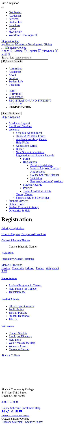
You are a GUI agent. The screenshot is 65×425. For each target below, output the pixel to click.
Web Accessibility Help (22, 342)
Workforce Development (23, 35)
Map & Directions (11, 264)
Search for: (7, 57)
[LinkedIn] (16, 411)
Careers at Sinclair (19, 349)
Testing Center (24, 194)
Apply (5, 50)
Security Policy (34, 421)
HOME (13, 90)
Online (40, 268)
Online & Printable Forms (30, 136)
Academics (15, 15)
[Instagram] (12, 411)
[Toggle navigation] (2, 48)
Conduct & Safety (10, 299)
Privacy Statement (13, 421)
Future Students (9, 278)
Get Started (15, 12)
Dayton (5, 268)
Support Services (18, 200)
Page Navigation (11, 113)
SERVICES (15, 94)
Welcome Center (18, 346)
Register (33, 50)
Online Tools (16, 204)
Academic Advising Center (31, 139)
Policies (27, 187)
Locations (14, 25)
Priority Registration (41, 165)
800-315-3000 (9, 401)
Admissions (15, 68)
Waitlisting (36, 178)
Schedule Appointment (29, 132)
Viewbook (48, 50)
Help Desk (15, 339)
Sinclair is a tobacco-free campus (15, 415)
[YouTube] (20, 411)
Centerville (18, 268)
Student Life (16, 22)
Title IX (13, 319)
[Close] (2, 7)
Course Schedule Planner (44, 174)
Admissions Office (26, 145)
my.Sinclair (15, 31)
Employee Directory (20, 336)
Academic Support (19, 123)
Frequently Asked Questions (46, 181)
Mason (30, 268)
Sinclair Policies (18, 312)
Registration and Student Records (35, 155)
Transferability (17, 291)
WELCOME (16, 97)
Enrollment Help (30, 408)
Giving (48, 44)
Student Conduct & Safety (24, 207)
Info (7, 326)
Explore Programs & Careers (25, 285)
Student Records (32, 184)
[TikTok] (7, 411)
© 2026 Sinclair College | (22, 420)
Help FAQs (22, 142)
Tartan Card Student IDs (37, 191)
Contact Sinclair (18, 333)
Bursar (19, 148)
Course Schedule (11, 408)
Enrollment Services (20, 126)
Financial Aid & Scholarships (32, 197)
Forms (26, 158)
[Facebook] (3, 411)
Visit (4, 54)
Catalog (18, 50)
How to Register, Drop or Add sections (44, 170)
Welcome (14, 129)
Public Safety (16, 309)
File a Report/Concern (21, 306)
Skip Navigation (10, 116)
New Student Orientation (30, 152)
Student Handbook (19, 315)
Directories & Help (19, 210)
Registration (30, 161)
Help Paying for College (22, 288)
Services (13, 18)
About (12, 28)
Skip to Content (10, 41)
